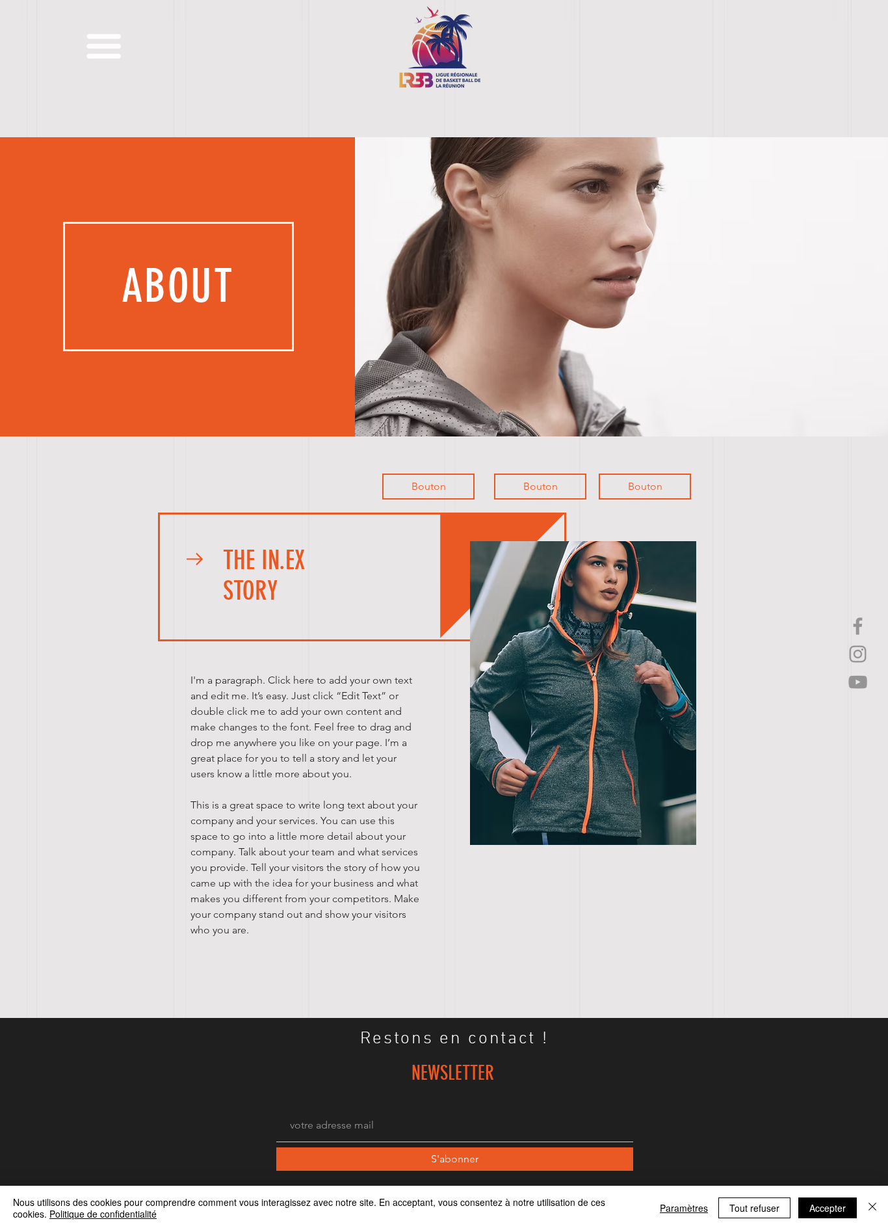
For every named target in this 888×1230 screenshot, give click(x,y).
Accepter (827, 1207)
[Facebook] (857, 626)
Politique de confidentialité (103, 1213)
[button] (103, 46)
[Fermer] (872, 1208)
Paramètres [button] (684, 1207)
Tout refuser (754, 1207)
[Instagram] (857, 654)
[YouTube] (857, 682)
